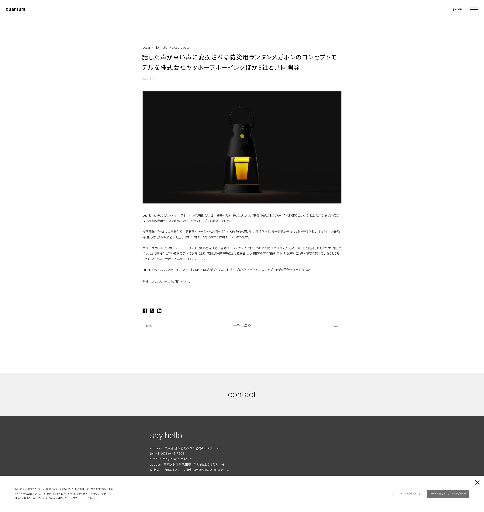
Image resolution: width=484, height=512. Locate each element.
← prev (147, 325)
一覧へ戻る (242, 325)
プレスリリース (161, 282)
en (460, 9)
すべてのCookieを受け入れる (407, 493)
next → (336, 325)
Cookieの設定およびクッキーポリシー (448, 493)
